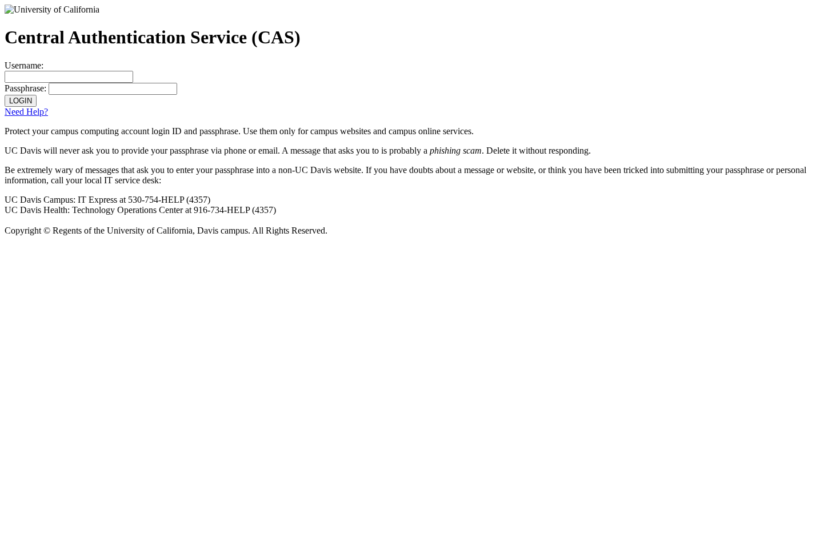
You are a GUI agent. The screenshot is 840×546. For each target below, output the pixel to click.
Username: (24, 65)
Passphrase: (25, 88)
